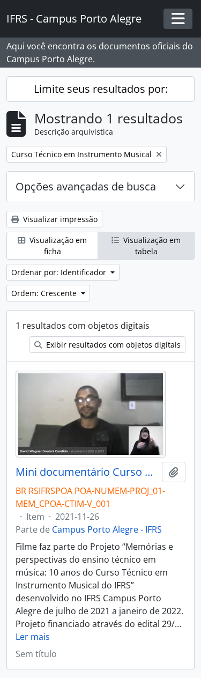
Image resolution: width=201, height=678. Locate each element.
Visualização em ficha (57, 245)
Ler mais (33, 637)
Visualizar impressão (59, 219)
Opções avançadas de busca (86, 186)
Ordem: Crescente (45, 293)
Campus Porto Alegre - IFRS (107, 529)
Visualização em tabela (151, 245)
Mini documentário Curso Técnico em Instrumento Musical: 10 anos (87, 472)
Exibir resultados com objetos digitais (112, 345)
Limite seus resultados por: (101, 89)
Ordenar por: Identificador (59, 272)
